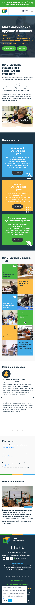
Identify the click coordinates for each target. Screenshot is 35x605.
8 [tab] (21, 428)
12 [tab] (31, 428)
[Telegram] (7, 558)
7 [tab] (19, 428)
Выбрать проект (9, 48)
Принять (6, 600)
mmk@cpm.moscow (8, 447)
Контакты (22, 48)
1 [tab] (14, 124)
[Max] (11, 558)
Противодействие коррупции (16, 552)
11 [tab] (29, 428)
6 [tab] (16, 428)
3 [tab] (19, 124)
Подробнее (17, 173)
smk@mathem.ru (7, 456)
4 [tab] (21, 124)
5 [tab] (14, 428)
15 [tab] (17, 430)
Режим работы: (17, 563)
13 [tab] (12, 430)
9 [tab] (24, 428)
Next (30, 114)
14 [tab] (15, 430)
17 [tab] (22, 430)
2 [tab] (16, 124)
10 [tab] (26, 428)
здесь (4, 598)
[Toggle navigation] (32, 11)
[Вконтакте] (4, 558)
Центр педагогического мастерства (15, 11)
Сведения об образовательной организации (16, 555)
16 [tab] (20, 430)
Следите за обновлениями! (20, 4)
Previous (5, 114)
